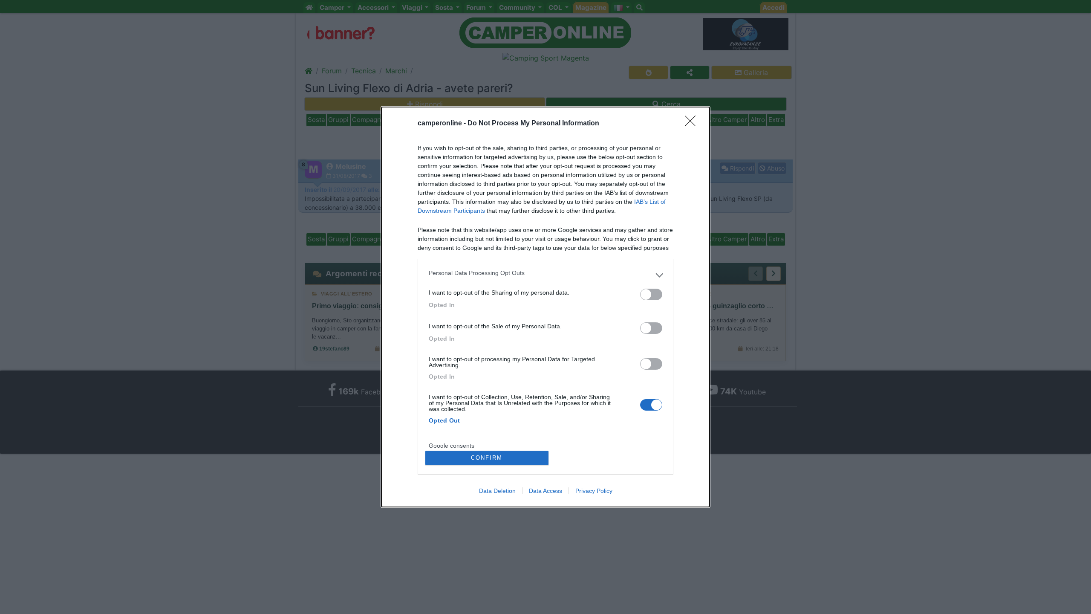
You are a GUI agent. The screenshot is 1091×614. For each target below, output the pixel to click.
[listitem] (545, 275)
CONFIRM (486, 458)
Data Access (545, 490)
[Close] (693, 124)
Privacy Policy (593, 490)
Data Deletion (497, 490)
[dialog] (545, 307)
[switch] (651, 294)
